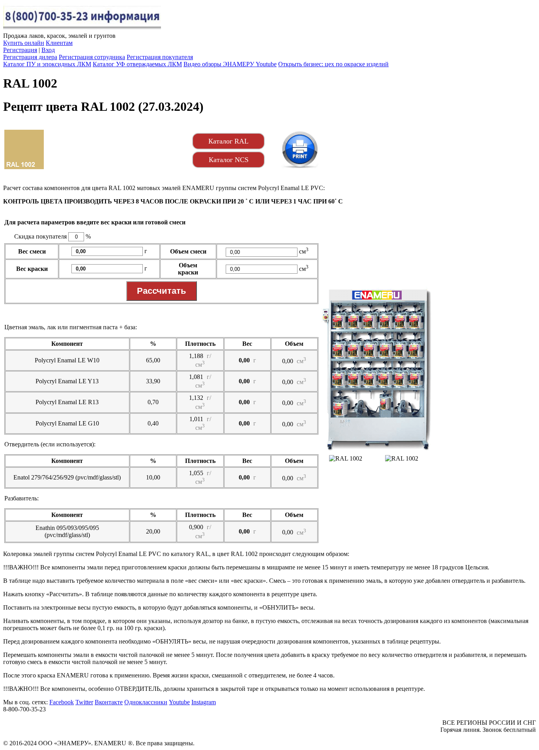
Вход (48, 50)
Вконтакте (109, 702)
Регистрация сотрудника (92, 57)
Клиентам (59, 42)
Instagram (203, 702)
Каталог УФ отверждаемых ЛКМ (137, 64)
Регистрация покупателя (160, 57)
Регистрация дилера (30, 57)
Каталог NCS (229, 160)
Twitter (84, 702)
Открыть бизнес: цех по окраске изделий (333, 64)
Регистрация (20, 50)
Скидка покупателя (40, 236)
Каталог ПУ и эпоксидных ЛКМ (47, 64)
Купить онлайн (23, 42)
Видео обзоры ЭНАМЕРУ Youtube (230, 64)
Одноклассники (145, 702)
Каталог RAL (228, 141)
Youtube (179, 702)
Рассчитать (161, 291)
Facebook (61, 702)
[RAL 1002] (300, 149)
